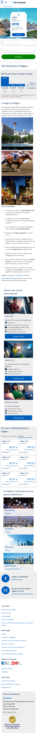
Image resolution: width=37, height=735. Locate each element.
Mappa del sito (6, 687)
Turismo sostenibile (7, 619)
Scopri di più (18, 336)
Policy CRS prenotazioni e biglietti (12, 654)
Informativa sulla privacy (9, 650)
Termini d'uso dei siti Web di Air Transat (13, 641)
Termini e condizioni (7, 644)
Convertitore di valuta (8, 681)
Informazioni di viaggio (8, 610)
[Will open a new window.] (2, 663)
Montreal (20, 275)
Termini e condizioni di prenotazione (13, 647)
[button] (18, 56)
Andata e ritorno (7, 436)
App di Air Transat (6, 668)
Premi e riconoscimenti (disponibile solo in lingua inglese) (17, 624)
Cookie (3, 634)
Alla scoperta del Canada (9, 278)
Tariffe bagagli (5, 616)
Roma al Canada (7, 6)
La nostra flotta (6, 613)
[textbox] (18, 43)
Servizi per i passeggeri (8, 637)
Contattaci (4, 672)
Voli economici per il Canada (10, 684)
